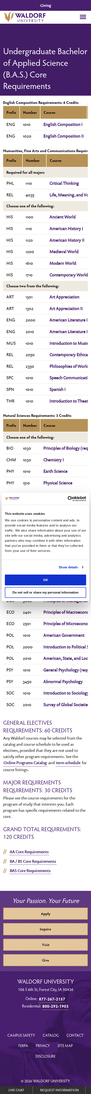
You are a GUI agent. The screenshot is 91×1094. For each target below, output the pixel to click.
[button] (83, 17)
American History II (67, 240)
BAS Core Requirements (30, 870)
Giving (45, 5)
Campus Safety (21, 1035)
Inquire (45, 929)
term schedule (68, 762)
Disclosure (45, 1056)
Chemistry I (53, 460)
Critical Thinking (64, 183)
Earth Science (55, 471)
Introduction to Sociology (66, 693)
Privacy (43, 1045)
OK (45, 580)
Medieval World (64, 251)
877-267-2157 (52, 999)
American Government (63, 635)
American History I (66, 228)
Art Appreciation (64, 297)
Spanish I (58, 389)
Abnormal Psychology (63, 681)
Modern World (63, 263)
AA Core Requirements (29, 851)
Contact (75, 1035)
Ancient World (63, 217)
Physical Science (57, 483)
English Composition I (63, 124)
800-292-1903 (55, 1006)
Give (45, 960)
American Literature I (69, 320)
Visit (45, 944)
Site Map (65, 1045)
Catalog (51, 1035)
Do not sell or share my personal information (45, 592)
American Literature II (69, 331)
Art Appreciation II (66, 308)
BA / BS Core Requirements (33, 861)
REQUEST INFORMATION (59, 1090)
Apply (45, 913)
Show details (68, 567)
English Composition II (63, 136)
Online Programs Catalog (25, 762)
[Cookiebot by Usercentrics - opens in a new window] (67, 499)
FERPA (23, 1045)
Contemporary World (69, 275)
